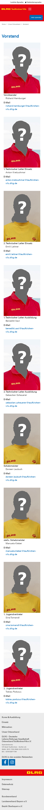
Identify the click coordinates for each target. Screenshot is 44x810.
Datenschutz (7, 784)
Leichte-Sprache (16, 2)
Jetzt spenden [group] (36, 17)
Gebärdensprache (33, 2)
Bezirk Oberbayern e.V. (12, 806)
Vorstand (26, 24)
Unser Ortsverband (14, 24)
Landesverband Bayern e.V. (14, 801)
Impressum (7, 779)
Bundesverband (9, 796)
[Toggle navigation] (30, 9)
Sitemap (6, 789)
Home (4, 24)
